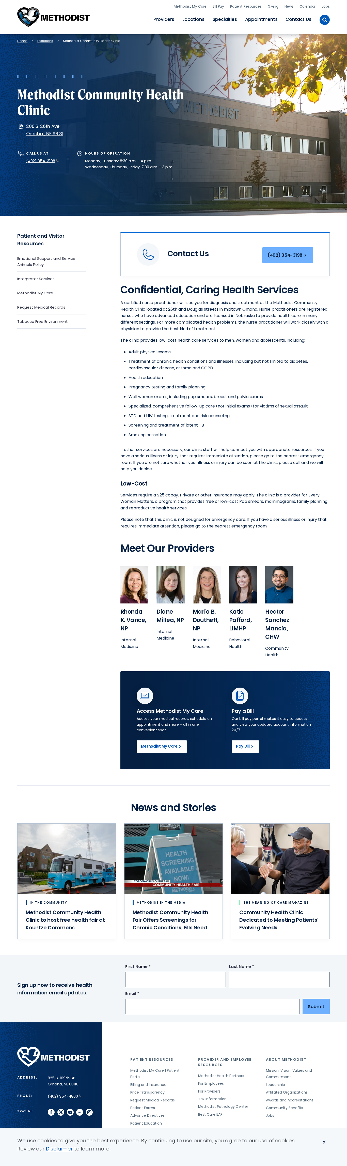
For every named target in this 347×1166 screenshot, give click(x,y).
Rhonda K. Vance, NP (133, 620)
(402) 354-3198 (40, 160)
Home (22, 40)
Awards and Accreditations (289, 1100)
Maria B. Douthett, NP (206, 620)
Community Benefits (284, 1107)
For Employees (211, 1083)
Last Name (251, 967)
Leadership (275, 1084)
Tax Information (212, 1098)
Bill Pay (218, 6)
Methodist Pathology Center (223, 1106)
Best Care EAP (210, 1114)
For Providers (209, 1091)
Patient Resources (246, 6)
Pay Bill (242, 746)
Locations (193, 19)
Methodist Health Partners (221, 1075)
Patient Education (146, 1123)
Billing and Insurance (148, 1084)
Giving (273, 6)
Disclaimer (59, 1148)
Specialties (225, 19)
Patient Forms (142, 1107)
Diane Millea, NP (170, 616)
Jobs (325, 6)
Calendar (307, 6)
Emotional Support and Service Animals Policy (46, 261)
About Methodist (286, 1059)
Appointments (261, 19)
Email (141, 994)
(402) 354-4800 (63, 1096)
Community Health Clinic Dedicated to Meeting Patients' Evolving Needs (278, 920)
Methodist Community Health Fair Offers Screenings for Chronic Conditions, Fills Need (170, 920)
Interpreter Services (36, 278)
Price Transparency (147, 1092)
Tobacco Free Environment (42, 321)
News (289, 6)
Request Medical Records (41, 307)
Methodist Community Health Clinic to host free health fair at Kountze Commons (65, 920)
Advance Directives (147, 1115)
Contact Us (298, 19)
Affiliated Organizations (287, 1092)
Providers (163, 19)
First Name (147, 967)
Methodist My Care (190, 6)
